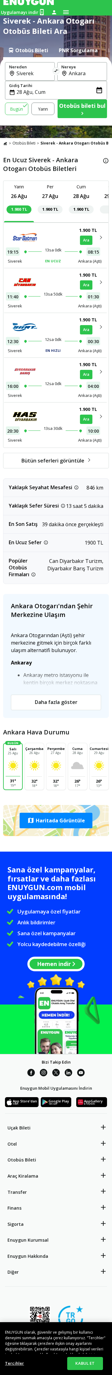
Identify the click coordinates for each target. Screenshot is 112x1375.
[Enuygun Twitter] (56, 1073)
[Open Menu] (66, 12)
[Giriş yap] (54, 12)
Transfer (17, 1192)
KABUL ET (85, 1363)
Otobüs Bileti (23, 143)
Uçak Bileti (18, 1128)
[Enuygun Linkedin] (68, 1073)
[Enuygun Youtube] (81, 1073)
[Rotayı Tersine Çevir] (56, 71)
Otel (12, 1144)
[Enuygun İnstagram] (43, 1073)
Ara (86, 240)
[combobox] (33, 73)
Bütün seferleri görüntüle (52, 460)
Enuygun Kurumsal (28, 1240)
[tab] (28, 50)
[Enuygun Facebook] (31, 1073)
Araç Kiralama (22, 1176)
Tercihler (14, 1363)
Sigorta (15, 1224)
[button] (56, 820)
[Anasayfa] (5, 143)
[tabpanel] (56, 91)
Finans (14, 1208)
